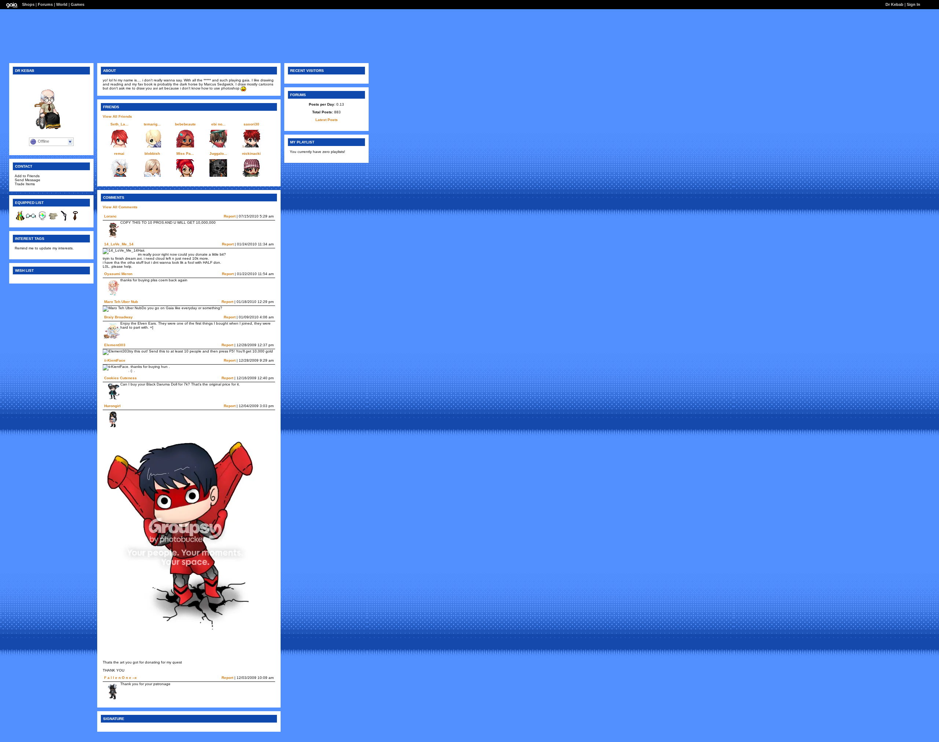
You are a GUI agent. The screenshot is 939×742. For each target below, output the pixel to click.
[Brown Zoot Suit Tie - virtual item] (75, 220)
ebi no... (218, 124)
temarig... (152, 124)
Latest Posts (326, 120)
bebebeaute (185, 124)
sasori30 (251, 124)
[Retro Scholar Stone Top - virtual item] (53, 220)
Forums (45, 4)
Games (77, 4)
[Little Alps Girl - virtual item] (20, 220)
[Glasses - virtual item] (31, 220)
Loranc (110, 216)
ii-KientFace (114, 360)
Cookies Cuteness (120, 378)
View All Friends (117, 116)
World (61, 4)
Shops (28, 4)
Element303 (114, 345)
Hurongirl (112, 406)
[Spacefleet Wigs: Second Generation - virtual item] (42, 220)
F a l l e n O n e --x (120, 678)
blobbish (152, 153)
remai (119, 153)
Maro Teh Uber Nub (121, 302)
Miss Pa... (185, 153)
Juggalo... (218, 153)
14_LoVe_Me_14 (119, 244)
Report (229, 216)
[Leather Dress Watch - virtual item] (64, 220)
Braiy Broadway (118, 317)
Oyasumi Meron (118, 274)
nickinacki (251, 153)
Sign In (913, 4)
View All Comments (120, 207)
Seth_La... (119, 124)
